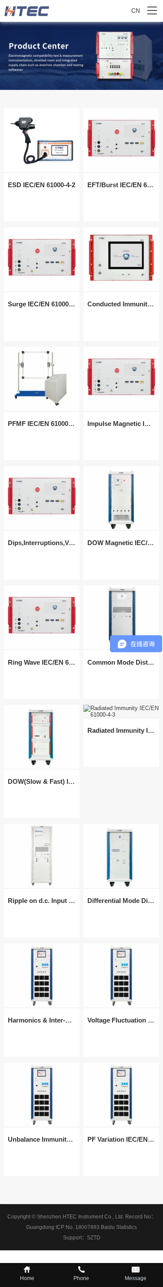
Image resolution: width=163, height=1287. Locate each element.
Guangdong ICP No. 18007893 (63, 1227)
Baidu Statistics (119, 1227)
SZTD (93, 1238)
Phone (81, 1278)
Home (27, 1278)
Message (135, 1278)
